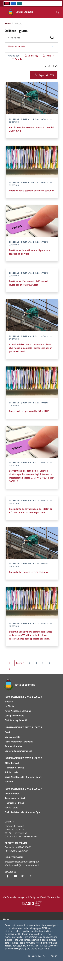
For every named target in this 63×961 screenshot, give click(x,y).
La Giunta (9, 706)
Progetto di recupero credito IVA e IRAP (29, 411)
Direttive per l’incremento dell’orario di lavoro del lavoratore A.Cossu (28, 282)
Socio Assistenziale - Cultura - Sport (23, 777)
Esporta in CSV (46, 75)
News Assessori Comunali (18, 711)
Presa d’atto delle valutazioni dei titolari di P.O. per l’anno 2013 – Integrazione (30, 510)
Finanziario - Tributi (14, 767)
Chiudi (54, 956)
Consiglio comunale (14, 715)
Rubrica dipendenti (14, 746)
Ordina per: (13, 55)
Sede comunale (12, 737)
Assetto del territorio (15, 798)
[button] (57, 12)
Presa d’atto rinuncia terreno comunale (28, 572)
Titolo (48, 55)
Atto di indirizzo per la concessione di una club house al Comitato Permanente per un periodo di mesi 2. (30, 348)
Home (8, 23)
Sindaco (9, 701)
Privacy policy (37, 956)
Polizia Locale (11, 772)
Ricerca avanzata (16, 46)
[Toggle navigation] (2, 12)
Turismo (9, 781)
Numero (31, 55)
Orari (7, 732)
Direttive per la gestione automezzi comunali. (32, 190)
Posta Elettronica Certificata (19, 741)
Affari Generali (12, 763)
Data (17, 59)
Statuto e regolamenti (16, 720)
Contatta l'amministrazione (18, 751)
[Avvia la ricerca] (52, 37)
